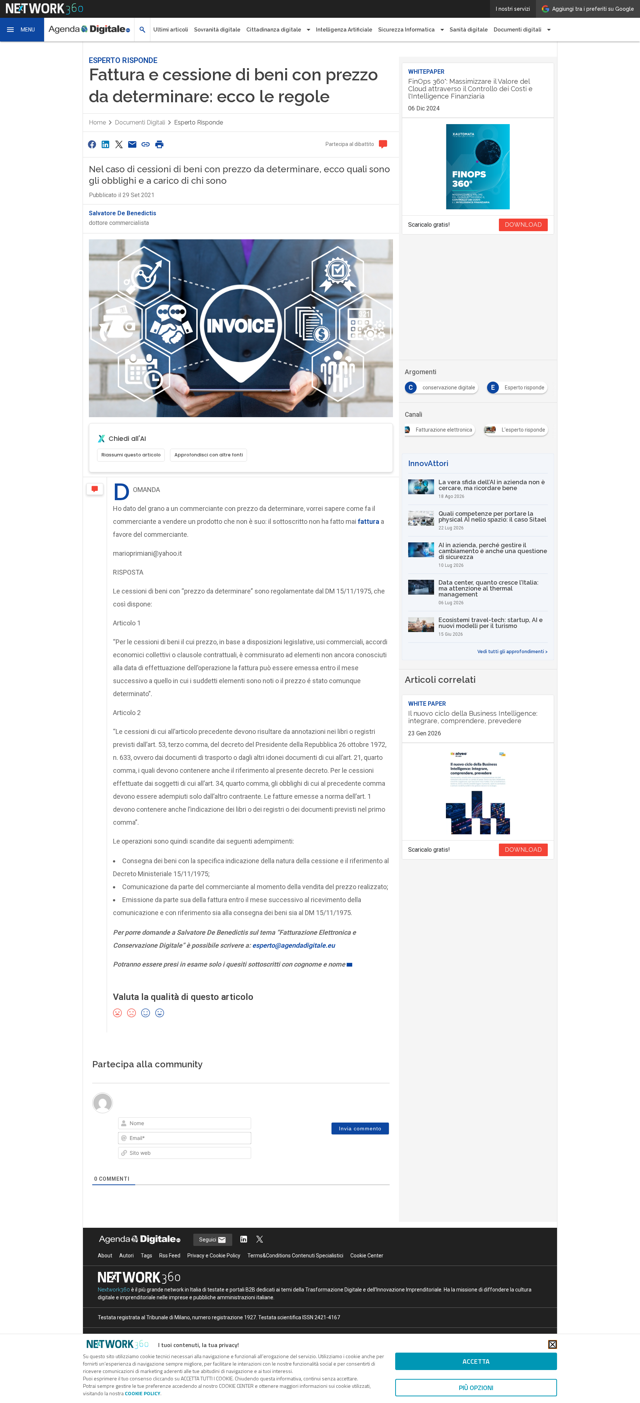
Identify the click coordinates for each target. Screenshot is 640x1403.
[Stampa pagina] (159, 144)
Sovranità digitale (217, 30)
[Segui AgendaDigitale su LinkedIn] (243, 1240)
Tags (146, 1256)
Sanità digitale (469, 30)
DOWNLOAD (523, 224)
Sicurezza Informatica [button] (406, 30)
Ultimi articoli (170, 30)
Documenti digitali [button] (517, 30)
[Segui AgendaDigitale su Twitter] (259, 1240)
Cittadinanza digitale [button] (273, 30)
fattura (368, 521)
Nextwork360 (114, 1290)
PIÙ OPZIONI (476, 1388)
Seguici (208, 1240)
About (105, 1256)
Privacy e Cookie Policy (213, 1256)
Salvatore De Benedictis (122, 213)
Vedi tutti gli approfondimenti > (512, 651)
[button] (22, 29)
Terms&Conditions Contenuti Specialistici (295, 1256)
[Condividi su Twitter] (119, 144)
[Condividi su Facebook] (92, 144)
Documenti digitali (140, 122)
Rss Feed (169, 1256)
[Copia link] (146, 144)
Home (97, 122)
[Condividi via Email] (132, 144)
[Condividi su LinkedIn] (105, 144)
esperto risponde (198, 122)
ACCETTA (476, 1361)
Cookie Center (366, 1256)
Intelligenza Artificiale (344, 30)
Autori (126, 1256)
